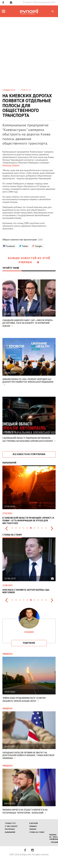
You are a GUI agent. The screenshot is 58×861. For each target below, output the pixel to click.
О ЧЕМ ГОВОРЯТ (11, 826)
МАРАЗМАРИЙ (10, 832)
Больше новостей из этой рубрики (29, 260)
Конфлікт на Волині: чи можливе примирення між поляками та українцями (28, 591)
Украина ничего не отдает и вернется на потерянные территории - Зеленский (25, 811)
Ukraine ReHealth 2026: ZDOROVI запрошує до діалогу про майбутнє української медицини (27, 380)
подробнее (29, 643)
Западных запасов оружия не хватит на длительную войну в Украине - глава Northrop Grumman (28, 755)
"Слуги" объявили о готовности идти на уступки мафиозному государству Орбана (26, 519)
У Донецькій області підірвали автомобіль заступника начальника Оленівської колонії (27, 439)
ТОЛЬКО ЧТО (10, 823)
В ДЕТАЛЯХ (33, 823)
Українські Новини (10, 165)
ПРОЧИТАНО (10, 829)
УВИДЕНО (33, 826)
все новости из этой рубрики (29, 454)
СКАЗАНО (32, 829)
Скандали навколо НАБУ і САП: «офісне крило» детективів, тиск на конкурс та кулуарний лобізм (27, 323)
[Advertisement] (29, 47)
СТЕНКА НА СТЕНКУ (36, 832)
